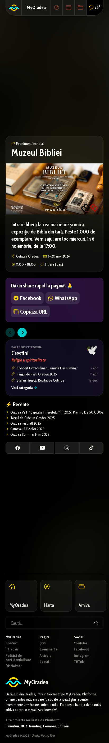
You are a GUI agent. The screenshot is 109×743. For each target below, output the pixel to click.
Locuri (44, 661)
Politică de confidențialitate (18, 657)
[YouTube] (42, 448)
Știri (43, 643)
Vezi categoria (24, 388)
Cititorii (63, 726)
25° (97, 7)
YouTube (80, 643)
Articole (45, 655)
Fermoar (49, 726)
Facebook (81, 649)
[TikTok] (91, 448)
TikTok (79, 661)
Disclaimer (13, 666)
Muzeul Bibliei (36, 152)
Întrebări (12, 649)
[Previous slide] (10, 332)
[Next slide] (22, 332)
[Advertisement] (54, 75)
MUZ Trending (31, 726)
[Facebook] (18, 448)
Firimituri (12, 726)
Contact (12, 643)
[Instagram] (67, 448)
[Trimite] (96, 623)
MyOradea (36, 7)
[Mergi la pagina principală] (14, 7)
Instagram (81, 655)
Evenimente (48, 649)
